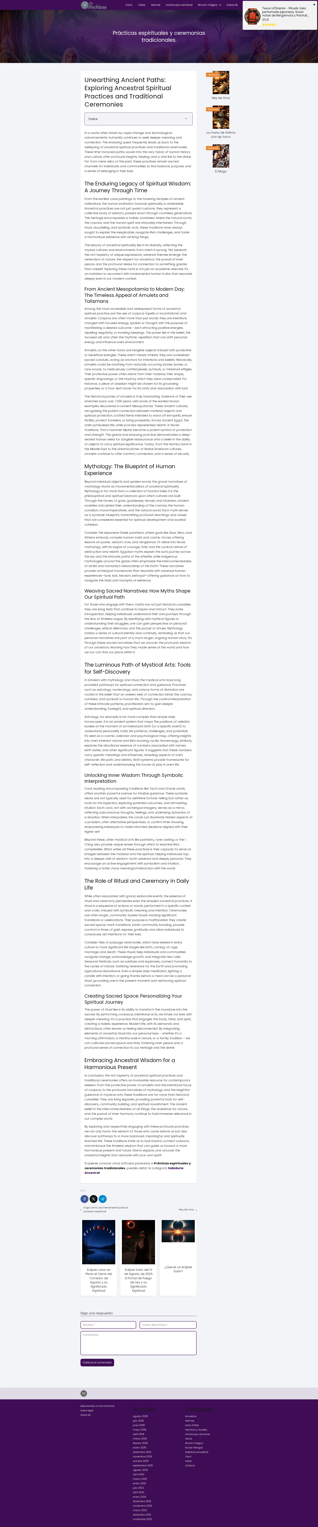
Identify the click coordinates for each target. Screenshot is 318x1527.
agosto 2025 (140, 1470)
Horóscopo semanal (179, 5)
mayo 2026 (139, 1429)
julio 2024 (138, 1488)
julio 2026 (138, 1420)
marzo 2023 (140, 1510)
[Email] (83, 1393)
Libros (188, 1438)
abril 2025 (138, 1474)
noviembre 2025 (142, 1456)
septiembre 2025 (143, 1465)
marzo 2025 (140, 1479)
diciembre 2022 (142, 1514)
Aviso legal (86, 1410)
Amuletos (190, 1416)
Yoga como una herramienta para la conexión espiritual (105, 1209)
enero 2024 (139, 1496)
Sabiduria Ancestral (196, 1452)
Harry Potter (192, 1425)
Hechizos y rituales (196, 1429)
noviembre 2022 (142, 1519)
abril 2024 (138, 1492)
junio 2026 (139, 1425)
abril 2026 (138, 1434)
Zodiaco (190, 1465)
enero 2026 (139, 1447)
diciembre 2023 (142, 1501)
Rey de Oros (186, 1209)
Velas (141, 5)
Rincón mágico (208, 5)
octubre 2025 (141, 1461)
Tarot (188, 1456)
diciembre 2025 (142, 1452)
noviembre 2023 (142, 1505)
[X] (94, 1199)
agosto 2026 (140, 1416)
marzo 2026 (140, 1438)
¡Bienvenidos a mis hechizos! (97, 1406)
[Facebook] (84, 1199)
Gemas (155, 5)
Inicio (129, 5)
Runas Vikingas (194, 1447)
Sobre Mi (232, 5)
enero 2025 (139, 1483)
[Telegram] (103, 1199)
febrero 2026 (140, 1443)
